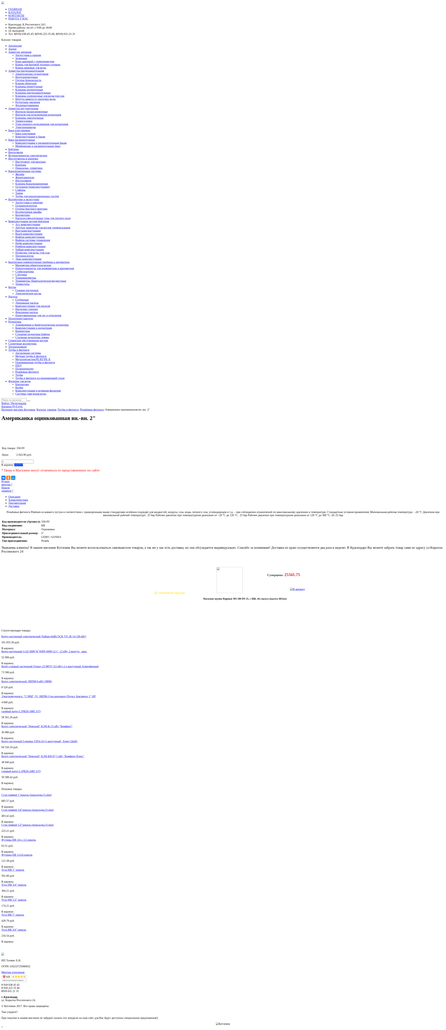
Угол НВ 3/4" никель (13, 884)
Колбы (19, 387)
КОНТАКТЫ (16, 15)
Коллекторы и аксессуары (23, 199)
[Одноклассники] (8, 478)
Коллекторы (22, 215)
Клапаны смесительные (29, 117)
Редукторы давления (27, 102)
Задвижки (21, 58)
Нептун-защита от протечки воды (35, 99)
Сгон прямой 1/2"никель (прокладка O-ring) (27, 824)
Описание (14, 496)
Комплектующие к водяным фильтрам (38, 390)
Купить (18, 464)
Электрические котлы (28, 293)
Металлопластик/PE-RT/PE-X (33, 359)
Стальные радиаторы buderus (32, 334)
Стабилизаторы (24, 271)
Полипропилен (24, 368)
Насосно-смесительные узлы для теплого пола (43, 218)
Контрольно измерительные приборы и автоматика (39, 262)
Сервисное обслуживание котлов (28, 340)
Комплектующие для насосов (32, 305)
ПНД (18, 365)
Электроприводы (25, 127)
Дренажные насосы (27, 302)
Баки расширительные (21, 139)
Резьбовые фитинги (27, 371)
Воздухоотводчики (26, 77)
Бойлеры (13, 149)
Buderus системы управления (32, 240)
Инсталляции (23, 180)
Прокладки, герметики (29, 168)
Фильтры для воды (19, 381)
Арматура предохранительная (26, 70)
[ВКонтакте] (3, 478)
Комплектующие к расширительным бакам (41, 142)
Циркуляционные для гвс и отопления (38, 315)
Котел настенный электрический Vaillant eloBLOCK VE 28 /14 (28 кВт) (43, 636)
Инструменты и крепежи (23, 158)
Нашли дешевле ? (7, 489)
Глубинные (22, 299)
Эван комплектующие (28, 258)
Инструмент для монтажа (30, 161)
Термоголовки (23, 120)
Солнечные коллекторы (22, 343)
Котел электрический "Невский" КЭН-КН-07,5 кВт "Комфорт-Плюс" (42, 756)
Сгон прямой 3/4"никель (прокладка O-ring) (27, 809)
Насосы (12, 296)
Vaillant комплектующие (29, 249)
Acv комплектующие (27, 224)
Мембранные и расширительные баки (37, 146)
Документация (17, 503)
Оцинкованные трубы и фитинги (35, 362)
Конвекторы (22, 331)
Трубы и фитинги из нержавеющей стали (40, 378)
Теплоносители (24, 255)
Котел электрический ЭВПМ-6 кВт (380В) (26, 681)
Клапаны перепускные (29, 86)
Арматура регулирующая (23, 108)
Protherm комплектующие (30, 246)
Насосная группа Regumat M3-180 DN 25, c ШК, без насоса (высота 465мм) (245, 598)
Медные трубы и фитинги (31, 356)
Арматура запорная (19, 52)
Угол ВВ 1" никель (12, 914)
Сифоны (20, 189)
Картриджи (22, 384)
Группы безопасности (28, 80)
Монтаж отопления (12, 972)
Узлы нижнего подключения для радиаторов (41, 124)
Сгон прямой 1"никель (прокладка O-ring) (26, 794)
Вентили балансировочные (31, 111)
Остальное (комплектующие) (32, 186)
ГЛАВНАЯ (15, 9)
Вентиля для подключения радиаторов (38, 114)
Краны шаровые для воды (30, 67)
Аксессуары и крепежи (29, 202)
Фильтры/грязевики (27, 105)
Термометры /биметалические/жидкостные (40, 280)
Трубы (19, 374)
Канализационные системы (24, 171)
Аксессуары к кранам (28, 55)
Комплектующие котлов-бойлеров (28, 221)
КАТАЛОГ (14, 12)
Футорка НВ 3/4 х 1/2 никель (18, 839)
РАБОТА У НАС (18, 18)
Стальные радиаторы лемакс (32, 337)
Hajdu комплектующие (28, 243)
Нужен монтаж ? (6, 483)
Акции (12, 48)
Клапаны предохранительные (33, 92)
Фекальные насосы (26, 312)
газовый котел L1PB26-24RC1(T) (21, 771)
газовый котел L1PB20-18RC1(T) (21, 711)
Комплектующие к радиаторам (33, 327)
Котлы (12, 287)
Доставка (13, 506)
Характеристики (18, 499)
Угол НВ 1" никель (12, 869)
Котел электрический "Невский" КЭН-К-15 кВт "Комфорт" (36, 726)
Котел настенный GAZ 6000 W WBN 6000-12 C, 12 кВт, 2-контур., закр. (44, 651)
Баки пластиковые (19, 130)
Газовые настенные (27, 290)
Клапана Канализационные (31, 183)
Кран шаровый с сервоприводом (34, 61)
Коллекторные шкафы (28, 211)
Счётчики (21, 274)
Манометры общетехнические (33, 265)
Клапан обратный (26, 83)
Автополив (15, 45)
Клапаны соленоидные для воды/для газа (39, 95)
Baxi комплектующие (28, 230)
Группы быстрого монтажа (31, 208)
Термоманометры (25, 277)
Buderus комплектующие (30, 237)
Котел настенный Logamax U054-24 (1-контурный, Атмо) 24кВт (39, 741)
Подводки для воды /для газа (32, 252)
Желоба (19, 174)
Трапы (19, 193)
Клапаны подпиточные (29, 89)
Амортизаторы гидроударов (31, 73)
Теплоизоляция (17, 346)
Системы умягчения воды (30, 393)
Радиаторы (14, 321)
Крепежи (20, 164)
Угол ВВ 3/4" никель (13, 929)
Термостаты (22, 284)
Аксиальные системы (28, 353)
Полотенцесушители (20, 318)
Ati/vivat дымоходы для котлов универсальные (42, 227)
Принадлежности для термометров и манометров (44, 268)
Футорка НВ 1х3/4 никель (16, 854)
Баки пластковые (25, 133)
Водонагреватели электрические (27, 155)
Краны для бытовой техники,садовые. (38, 64)
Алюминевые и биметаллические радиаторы (42, 324)
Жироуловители (24, 177)
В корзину (7, 464)
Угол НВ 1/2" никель (13, 899)
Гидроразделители (26, 205)
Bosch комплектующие (29, 233)
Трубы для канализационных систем (37, 196)
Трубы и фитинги (18, 349)
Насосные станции (26, 309)
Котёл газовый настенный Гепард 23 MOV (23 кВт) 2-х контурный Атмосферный (50, 666)
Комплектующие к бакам (30, 136)
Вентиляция (15, 152)
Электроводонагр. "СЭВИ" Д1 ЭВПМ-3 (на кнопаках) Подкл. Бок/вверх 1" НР (48, 696)
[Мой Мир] (13, 478)
